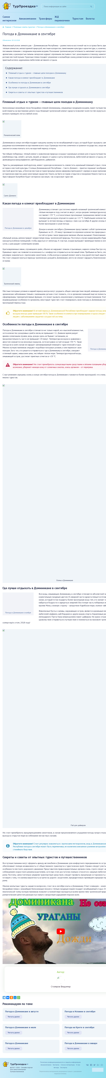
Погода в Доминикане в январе (81, 1043)
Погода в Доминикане (16, 1043)
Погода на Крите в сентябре (79, 1027)
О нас (78, 1065)
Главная (8, 27)
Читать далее (14, 1016)
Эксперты (63, 1067)
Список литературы (68, 1065)
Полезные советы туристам (24, 27)
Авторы (56, 1067)
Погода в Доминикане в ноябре (18, 612)
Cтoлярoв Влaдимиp (61, 986)
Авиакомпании (27, 18)
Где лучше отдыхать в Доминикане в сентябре (29, 87)
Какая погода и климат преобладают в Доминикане (31, 77)
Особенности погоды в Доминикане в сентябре (29, 82)
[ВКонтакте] (7, 997)
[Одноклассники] (11, 997)
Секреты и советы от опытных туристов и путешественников (35, 92)
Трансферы (45, 18)
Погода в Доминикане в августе (22, 1011)
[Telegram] (4, 997)
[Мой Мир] (15, 997)
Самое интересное (9, 18)
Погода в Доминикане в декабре (18, 228)
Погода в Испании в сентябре (80, 1011)
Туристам (77, 18)
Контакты (56, 1065)
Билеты (90, 18)
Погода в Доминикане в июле (20, 1027)
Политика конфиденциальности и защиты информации (60, 1062)
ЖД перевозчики (62, 18)
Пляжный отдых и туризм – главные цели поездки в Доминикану (37, 73)
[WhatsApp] (18, 997)
